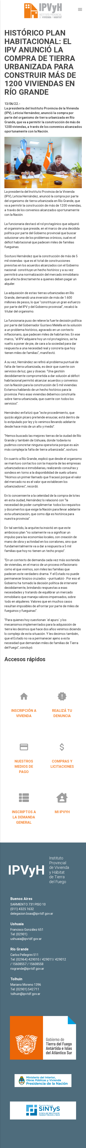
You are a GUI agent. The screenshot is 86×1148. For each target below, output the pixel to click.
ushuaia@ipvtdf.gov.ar (26, 939)
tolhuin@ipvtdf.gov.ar (25, 994)
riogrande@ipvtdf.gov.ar (27, 969)
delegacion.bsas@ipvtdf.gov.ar (31, 914)
